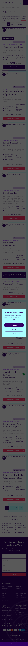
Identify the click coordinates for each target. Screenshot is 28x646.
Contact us (4, 590)
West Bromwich (21, 532)
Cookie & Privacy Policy (6, 616)
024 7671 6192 (21, 624)
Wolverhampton (8, 527)
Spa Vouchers (19, 588)
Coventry (6, 525)
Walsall (19, 530)
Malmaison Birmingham (9, 244)
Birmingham (7, 523)
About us (4, 593)
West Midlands (12, 7)
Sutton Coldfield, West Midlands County (12, 44)
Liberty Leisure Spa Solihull (12, 144)
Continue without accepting (14, 334)
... (23, 20)
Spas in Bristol (19, 595)
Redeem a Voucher (7, 586)
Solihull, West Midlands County (10, 89)
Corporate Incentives (7, 619)
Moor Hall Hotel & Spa (13, 47)
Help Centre (5, 588)
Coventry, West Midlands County (11, 281)
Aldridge (6, 530)
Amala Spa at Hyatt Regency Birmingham (11, 375)
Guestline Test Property (13, 283)
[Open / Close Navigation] (25, 2)
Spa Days (18, 586)
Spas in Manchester (21, 593)
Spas (7, 7)
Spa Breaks (5, 600)
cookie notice (8, 321)
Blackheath (7, 532)
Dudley (19, 523)
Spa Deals (4, 597)
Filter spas (14, 644)
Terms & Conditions (7, 610)
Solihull (18, 7)
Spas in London (20, 590)
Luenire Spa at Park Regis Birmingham (12, 425)
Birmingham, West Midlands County (11, 190)
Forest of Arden (10, 192)
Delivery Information (7, 613)
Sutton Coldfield (21, 527)
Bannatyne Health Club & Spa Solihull (13, 93)
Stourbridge (20, 525)
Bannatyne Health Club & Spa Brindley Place (13, 476)
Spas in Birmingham (21, 597)
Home (3, 7)
